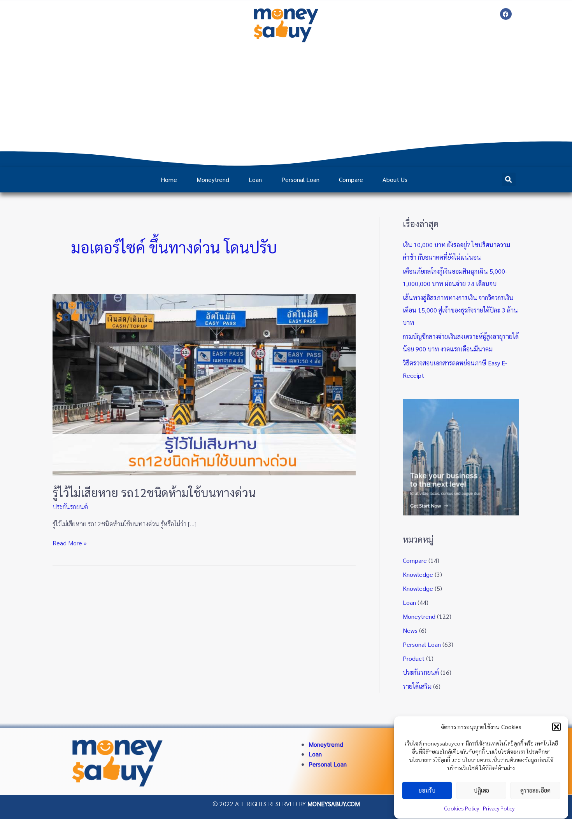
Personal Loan (300, 179)
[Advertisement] (286, 104)
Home (169, 179)
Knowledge (418, 574)
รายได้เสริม (417, 686)
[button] (556, 727)
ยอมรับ (427, 790)
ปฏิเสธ (481, 790)
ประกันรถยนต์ (70, 507)
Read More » (70, 542)
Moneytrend (213, 179)
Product (414, 658)
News (410, 630)
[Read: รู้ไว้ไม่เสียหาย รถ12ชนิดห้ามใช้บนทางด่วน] (204, 384)
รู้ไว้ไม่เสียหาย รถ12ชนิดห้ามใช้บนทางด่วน (154, 492)
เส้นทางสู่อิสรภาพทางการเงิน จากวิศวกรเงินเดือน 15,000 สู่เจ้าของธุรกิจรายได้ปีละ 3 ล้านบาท (460, 310)
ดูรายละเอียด (535, 790)
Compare (351, 179)
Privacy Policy (498, 808)
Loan (255, 179)
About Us (395, 179)
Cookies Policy (461, 808)
